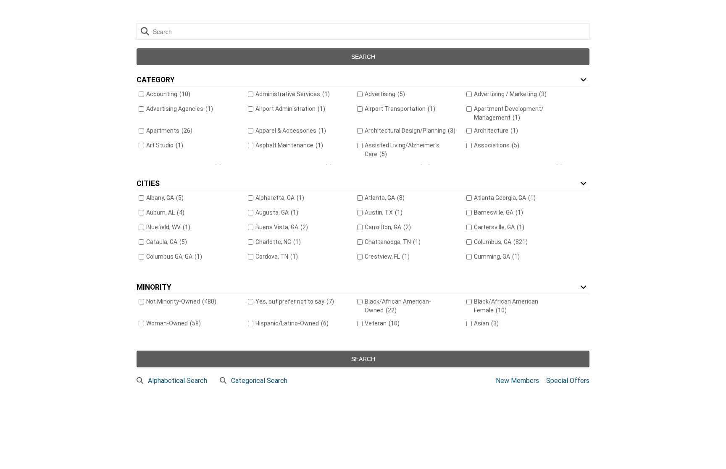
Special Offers (567, 381)
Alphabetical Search (177, 381)
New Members (517, 381)
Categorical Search (259, 381)
